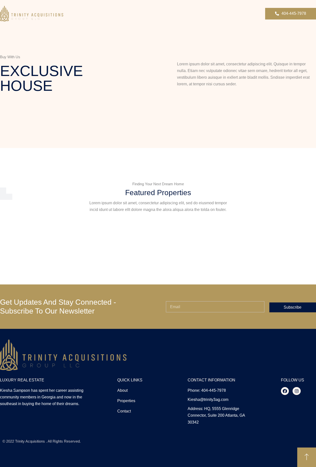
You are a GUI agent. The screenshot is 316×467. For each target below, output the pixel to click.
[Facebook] (285, 391)
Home (168, 13)
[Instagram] (296, 391)
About (188, 13)
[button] (290, 13)
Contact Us (238, 13)
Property (211, 13)
